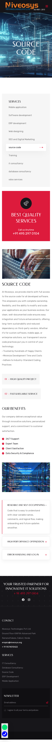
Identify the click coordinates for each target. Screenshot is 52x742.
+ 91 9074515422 (10, 647)
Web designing (16, 131)
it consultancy (16, 163)
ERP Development (10, 676)
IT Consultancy (9, 663)
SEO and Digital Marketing (22, 139)
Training (13, 155)
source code (15, 147)
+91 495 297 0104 (26, 233)
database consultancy (20, 171)
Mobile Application (10, 681)
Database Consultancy (12, 668)
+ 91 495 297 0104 (26, 593)
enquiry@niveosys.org (12, 642)
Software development (20, 115)
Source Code (8, 672)
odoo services (15, 179)
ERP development (17, 123)
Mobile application (18, 107)
